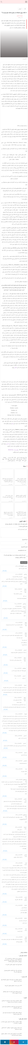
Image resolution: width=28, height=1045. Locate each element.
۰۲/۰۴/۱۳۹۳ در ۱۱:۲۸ (18, 905)
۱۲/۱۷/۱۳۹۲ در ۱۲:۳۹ (19, 863)
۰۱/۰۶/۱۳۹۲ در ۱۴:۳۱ (18, 827)
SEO (12, 457)
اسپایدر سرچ (13, 459)
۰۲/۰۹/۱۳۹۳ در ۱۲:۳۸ (18, 918)
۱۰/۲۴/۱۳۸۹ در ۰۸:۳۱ (18, 566)
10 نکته (18, 457)
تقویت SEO (18, 460)
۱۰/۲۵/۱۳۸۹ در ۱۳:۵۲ (18, 658)
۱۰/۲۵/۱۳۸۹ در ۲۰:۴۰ (18, 714)
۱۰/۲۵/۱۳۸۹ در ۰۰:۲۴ (18, 633)
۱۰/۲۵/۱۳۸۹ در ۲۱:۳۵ (18, 697)
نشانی (15, 367)
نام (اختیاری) (24, 539)
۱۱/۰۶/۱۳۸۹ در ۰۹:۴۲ (18, 761)
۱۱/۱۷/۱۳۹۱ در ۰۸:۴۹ (19, 779)
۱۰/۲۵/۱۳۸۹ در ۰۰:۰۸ (18, 574)
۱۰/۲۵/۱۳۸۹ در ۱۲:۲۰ (18, 650)
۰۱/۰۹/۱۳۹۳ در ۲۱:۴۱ (19, 897)
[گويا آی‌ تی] (14, 2)
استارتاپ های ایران (23, 955)
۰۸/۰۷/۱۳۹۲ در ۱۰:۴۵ (18, 855)
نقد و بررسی (24, 977)
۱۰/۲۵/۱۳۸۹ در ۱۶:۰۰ (18, 604)
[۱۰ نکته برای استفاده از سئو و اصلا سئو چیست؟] (14, 43)
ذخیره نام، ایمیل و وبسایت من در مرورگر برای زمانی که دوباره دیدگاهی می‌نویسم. (15, 556)
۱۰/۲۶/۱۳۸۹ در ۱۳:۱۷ (19, 752)
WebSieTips (10, 450)
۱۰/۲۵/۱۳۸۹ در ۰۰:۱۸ (18, 622)
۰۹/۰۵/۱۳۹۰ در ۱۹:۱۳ (17, 676)
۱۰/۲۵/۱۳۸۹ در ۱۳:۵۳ (18, 589)
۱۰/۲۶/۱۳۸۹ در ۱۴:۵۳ (18, 735)
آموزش (20, 9)
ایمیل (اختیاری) (24, 547)
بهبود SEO (7, 459)
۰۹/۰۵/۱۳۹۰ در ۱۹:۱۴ (18, 743)
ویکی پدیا (16, 450)
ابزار (12, 423)
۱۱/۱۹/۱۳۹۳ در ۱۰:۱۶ (19, 937)
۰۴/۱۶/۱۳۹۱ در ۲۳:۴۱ (19, 769)
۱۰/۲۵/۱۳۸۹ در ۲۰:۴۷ (18, 685)
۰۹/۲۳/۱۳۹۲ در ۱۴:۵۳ (18, 799)
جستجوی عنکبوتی (11, 460)
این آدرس (8, 444)
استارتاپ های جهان (23, 1019)
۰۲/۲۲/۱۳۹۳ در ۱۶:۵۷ (18, 929)
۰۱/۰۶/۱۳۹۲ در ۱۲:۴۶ (19, 815)
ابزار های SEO (19, 459)
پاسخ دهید (4, 570)
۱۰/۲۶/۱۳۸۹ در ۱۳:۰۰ (18, 668)
